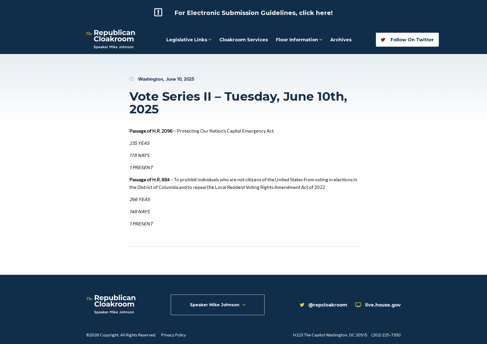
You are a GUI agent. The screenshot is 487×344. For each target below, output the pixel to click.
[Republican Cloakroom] (110, 39)
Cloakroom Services (243, 40)
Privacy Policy (173, 334)
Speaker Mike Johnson (214, 304)
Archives (341, 40)
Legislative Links (187, 40)
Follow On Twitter (411, 40)
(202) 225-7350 (386, 334)
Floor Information (297, 40)
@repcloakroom (327, 305)
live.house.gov (383, 305)
